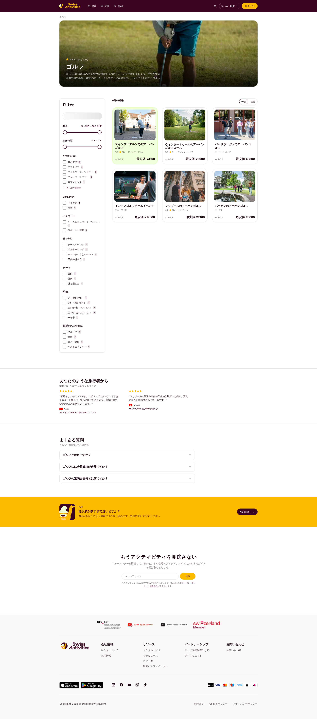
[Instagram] (137, 685)
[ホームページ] (71, 6)
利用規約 (154, 586)
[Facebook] (121, 685)
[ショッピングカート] (215, 6)
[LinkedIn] (113, 685)
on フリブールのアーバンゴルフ (143, 409)
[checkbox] (64, 162)
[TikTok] (145, 685)
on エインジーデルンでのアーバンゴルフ (77, 412)
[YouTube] (129, 685)
